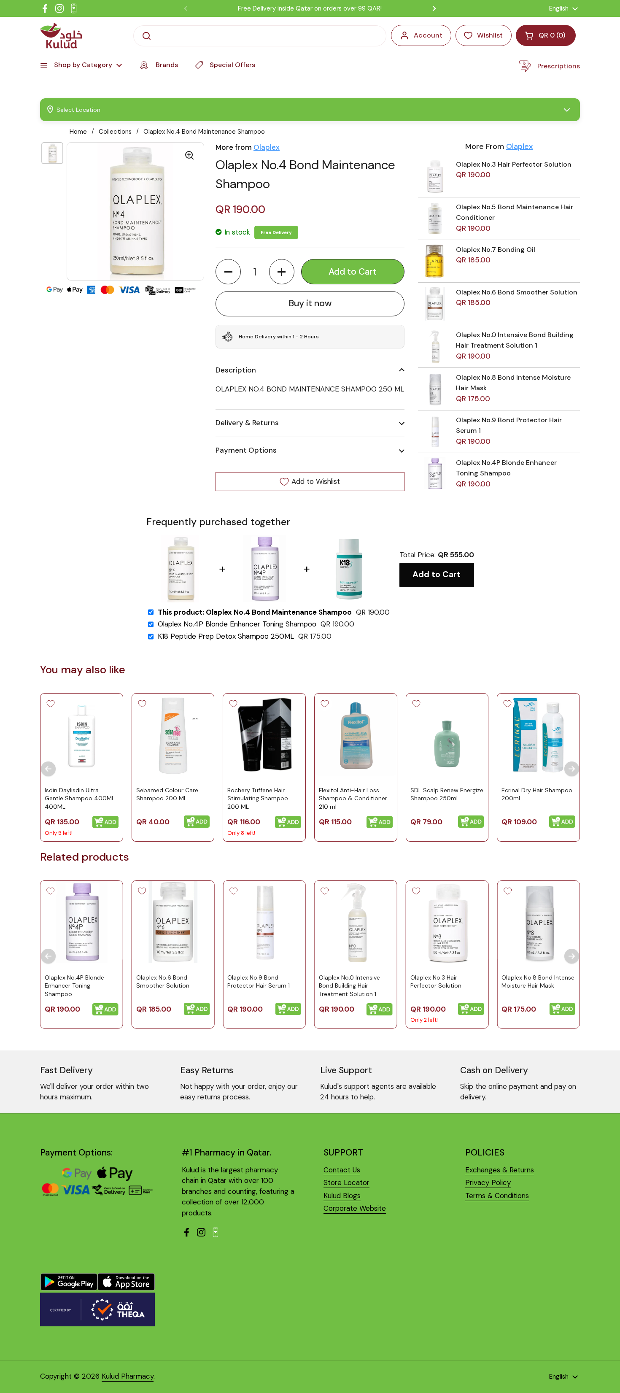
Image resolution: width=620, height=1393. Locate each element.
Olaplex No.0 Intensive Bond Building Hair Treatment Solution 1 (349, 986)
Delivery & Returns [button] (247, 422)
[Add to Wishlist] (50, 704)
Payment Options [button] (246, 450)
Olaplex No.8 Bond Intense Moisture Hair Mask (537, 982)
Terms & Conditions (497, 1195)
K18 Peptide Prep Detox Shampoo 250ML (226, 636)
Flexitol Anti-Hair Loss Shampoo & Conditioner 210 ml (353, 798)
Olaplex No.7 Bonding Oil (495, 249)
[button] (228, 271)
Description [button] (236, 370)
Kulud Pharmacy (128, 1376)
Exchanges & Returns (499, 1169)
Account (428, 35)
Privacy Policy (488, 1182)
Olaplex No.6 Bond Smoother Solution (516, 292)
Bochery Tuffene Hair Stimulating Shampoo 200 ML (257, 798)
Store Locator (346, 1182)
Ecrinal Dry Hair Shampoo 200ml (536, 794)
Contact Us (341, 1169)
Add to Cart (436, 574)
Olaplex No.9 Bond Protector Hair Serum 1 (258, 982)
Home (78, 131)
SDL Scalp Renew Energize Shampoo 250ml (446, 794)
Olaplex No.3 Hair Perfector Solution (513, 164)
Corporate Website (354, 1208)
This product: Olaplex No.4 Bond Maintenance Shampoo (255, 612)
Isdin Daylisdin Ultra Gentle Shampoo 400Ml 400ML (79, 798)
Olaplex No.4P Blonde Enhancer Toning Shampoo (237, 624)
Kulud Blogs (342, 1195)
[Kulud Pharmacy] (61, 36)
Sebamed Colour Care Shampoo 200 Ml (167, 794)
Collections (115, 131)
